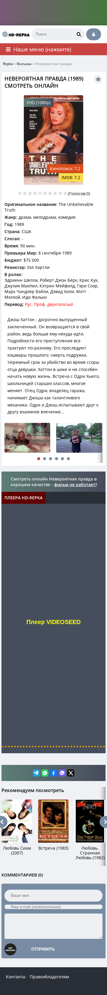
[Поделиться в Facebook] (53, 773)
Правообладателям (49, 976)
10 (65, 193)
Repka (8, 63)
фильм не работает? (75, 484)
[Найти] (79, 34)
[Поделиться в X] (70, 773)
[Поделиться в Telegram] (36, 773)
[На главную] (15, 34)
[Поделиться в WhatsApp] (44, 773)
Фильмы (24, 63)
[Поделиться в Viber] (62, 773)
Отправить (43, 949)
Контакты (16, 976)
